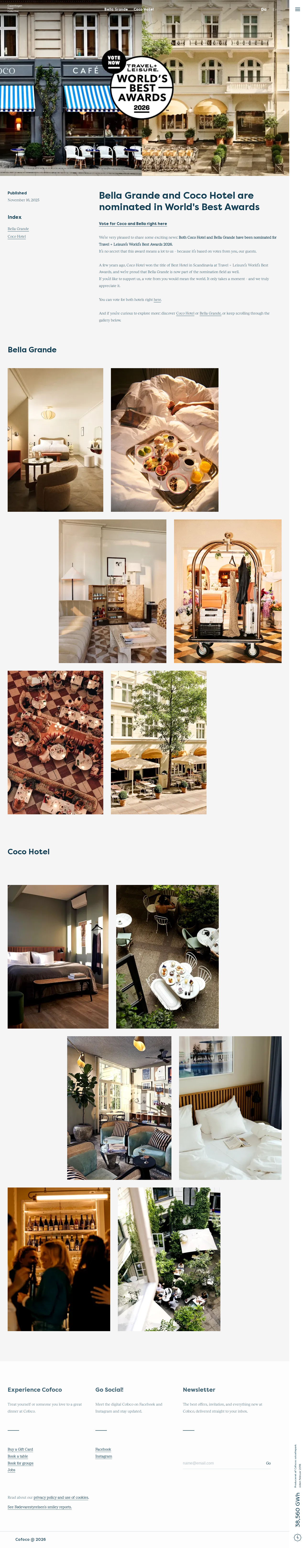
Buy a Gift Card (20, 1449)
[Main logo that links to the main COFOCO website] (15, 10)
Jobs (11, 1470)
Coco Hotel (17, 236)
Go (268, 1463)
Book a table (18, 1456)
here (157, 300)
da (264, 9)
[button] (297, 8)
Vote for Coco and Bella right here (133, 223)
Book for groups (20, 1463)
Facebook (103, 1449)
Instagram (103, 1456)
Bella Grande (18, 229)
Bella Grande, (210, 313)
